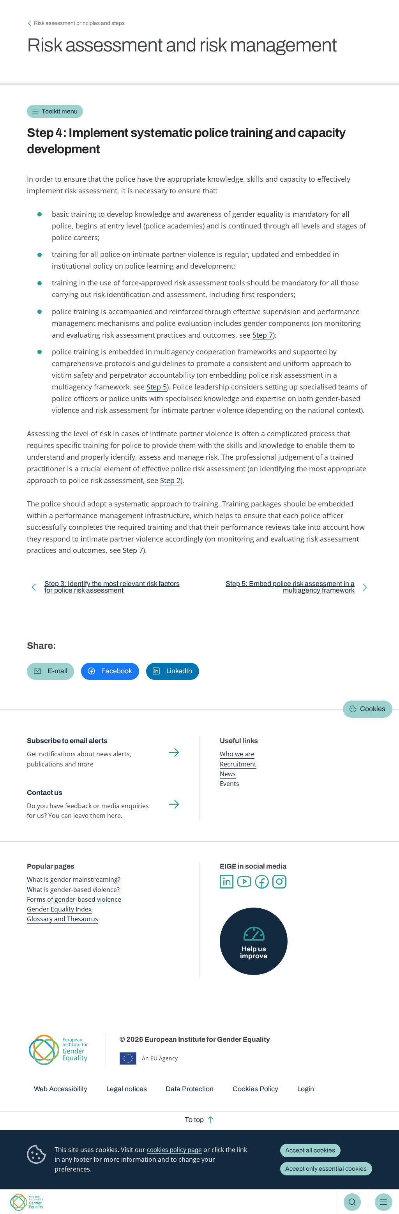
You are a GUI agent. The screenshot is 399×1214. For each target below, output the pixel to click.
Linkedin (226, 881)
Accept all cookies (310, 1150)
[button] (50, 671)
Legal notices (126, 1089)
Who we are (237, 754)
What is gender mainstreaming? (73, 879)
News (228, 774)
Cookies (372, 709)
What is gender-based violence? (73, 889)
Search (352, 1201)
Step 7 (262, 335)
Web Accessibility (60, 1089)
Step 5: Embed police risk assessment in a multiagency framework (283, 589)
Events (229, 783)
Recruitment (238, 764)
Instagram (279, 881)
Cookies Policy (255, 1089)
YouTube (244, 881)
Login (305, 1089)
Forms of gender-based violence (74, 899)
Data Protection (190, 1089)
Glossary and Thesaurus (62, 919)
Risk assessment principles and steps (79, 23)
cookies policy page (174, 1150)
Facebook (261, 881)
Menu (383, 1201)
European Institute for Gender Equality (27, 1202)
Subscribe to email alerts (67, 741)
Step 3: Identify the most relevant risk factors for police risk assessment (112, 589)
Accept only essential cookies (326, 1168)
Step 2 (170, 480)
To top (194, 1120)
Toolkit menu (60, 111)
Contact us (44, 792)
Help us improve (253, 952)
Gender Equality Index (59, 909)
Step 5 (157, 386)
